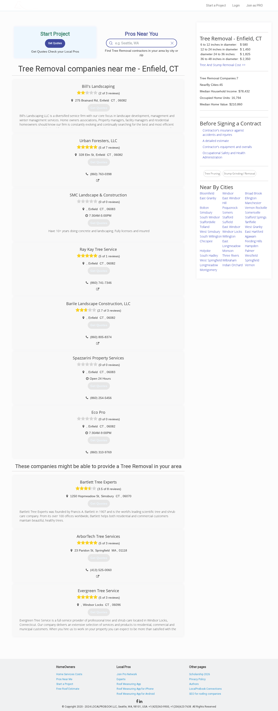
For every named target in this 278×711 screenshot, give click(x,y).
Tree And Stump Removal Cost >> (222, 65)
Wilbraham (229, 260)
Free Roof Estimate (67, 688)
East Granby (208, 198)
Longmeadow (209, 265)
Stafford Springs (255, 217)
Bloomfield (207, 193)
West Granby (253, 227)
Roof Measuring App (129, 684)
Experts (121, 679)
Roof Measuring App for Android (136, 693)
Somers (227, 212)
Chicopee (206, 241)
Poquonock (230, 208)
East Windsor (231, 227)
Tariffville (250, 222)
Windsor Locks (232, 231)
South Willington (211, 236)
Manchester (253, 203)
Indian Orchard (232, 265)
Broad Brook (253, 193)
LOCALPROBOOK (39, 5)
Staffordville (207, 222)
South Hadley (209, 255)
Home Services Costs (69, 674)
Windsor (227, 193)
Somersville (252, 212)
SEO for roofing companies (205, 693)
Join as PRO (254, 5)
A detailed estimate (216, 141)
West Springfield (211, 260)
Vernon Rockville (256, 208)
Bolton (204, 208)
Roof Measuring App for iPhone (135, 688)
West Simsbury (210, 231)
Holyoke (205, 251)
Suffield (227, 222)
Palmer (249, 251)
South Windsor (210, 217)
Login (236, 5)
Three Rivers (230, 255)
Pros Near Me (64, 679)
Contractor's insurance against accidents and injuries (223, 132)
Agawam (250, 236)
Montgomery (208, 270)
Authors (194, 684)
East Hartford (254, 231)
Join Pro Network (127, 674)
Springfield (252, 260)
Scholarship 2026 (199, 674)
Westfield (251, 255)
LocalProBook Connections (205, 688)
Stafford (227, 217)
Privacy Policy (197, 679)
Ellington (250, 198)
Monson (227, 251)
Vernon (250, 265)
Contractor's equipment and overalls (227, 147)
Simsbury (206, 212)
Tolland (204, 227)
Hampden (251, 246)
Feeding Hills (253, 241)
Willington (228, 236)
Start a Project (216, 5)
